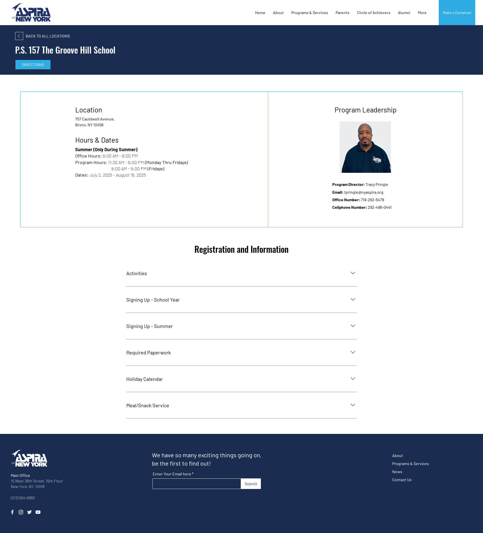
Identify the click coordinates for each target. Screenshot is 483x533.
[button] (373, 12)
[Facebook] (12, 512)
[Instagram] (21, 512)
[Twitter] (29, 512)
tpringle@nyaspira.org (363, 192)
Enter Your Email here (172, 474)
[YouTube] (38, 512)
